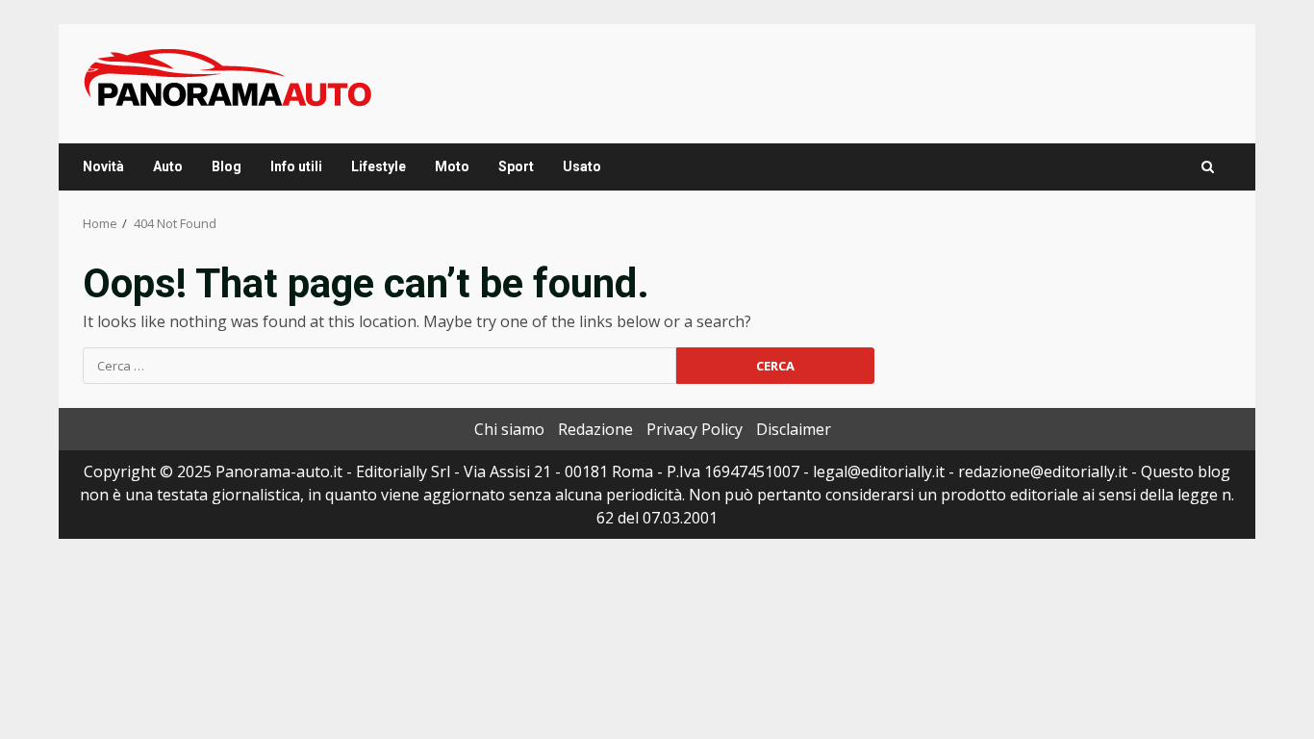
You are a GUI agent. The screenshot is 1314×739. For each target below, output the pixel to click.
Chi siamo (509, 429)
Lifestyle (378, 166)
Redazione (595, 429)
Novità (103, 166)
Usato (582, 166)
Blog (226, 166)
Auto (168, 166)
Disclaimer (793, 429)
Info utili (296, 166)
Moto (452, 166)
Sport (516, 166)
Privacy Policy (694, 429)
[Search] (1207, 167)
